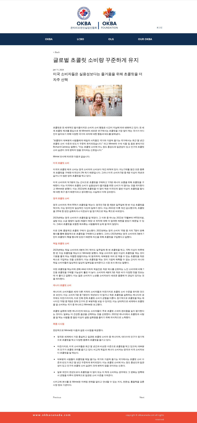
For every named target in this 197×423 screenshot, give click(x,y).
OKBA (84, 23)
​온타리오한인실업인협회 (83, 27)
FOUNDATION (109, 27)
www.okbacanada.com (52, 415)
